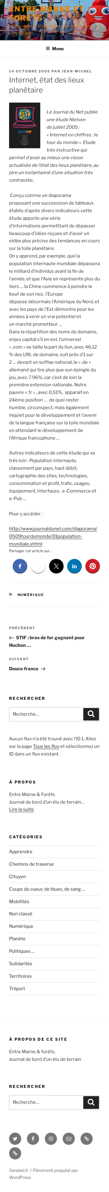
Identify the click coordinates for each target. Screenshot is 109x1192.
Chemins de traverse (31, 864)
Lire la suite (21, 809)
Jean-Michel (77, 71)
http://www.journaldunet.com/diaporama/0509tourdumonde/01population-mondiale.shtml (53, 536)
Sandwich (18, 1170)
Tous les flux (46, 746)
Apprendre (20, 851)
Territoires (20, 976)
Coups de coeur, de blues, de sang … (47, 889)
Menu (58, 48)
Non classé (20, 914)
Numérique (31, 595)
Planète (17, 938)
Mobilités (19, 901)
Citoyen (17, 876)
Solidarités (20, 963)
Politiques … (22, 951)
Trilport (17, 988)
